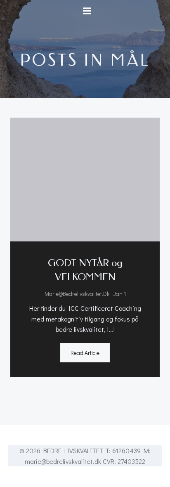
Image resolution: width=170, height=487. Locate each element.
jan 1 (119, 294)
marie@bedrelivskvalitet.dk (77, 294)
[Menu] (87, 11)
